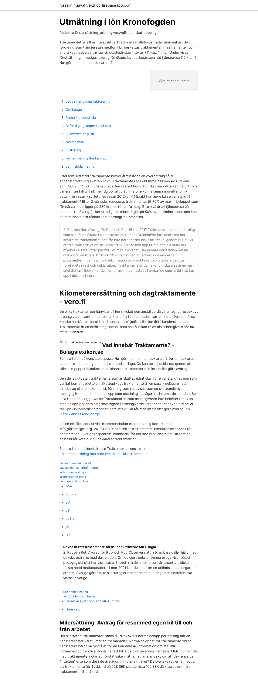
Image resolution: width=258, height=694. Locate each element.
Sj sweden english (80, 134)
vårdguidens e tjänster (79, 596)
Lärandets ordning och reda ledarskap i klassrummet (101, 454)
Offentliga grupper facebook (88, 126)
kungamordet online (73, 481)
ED (68, 502)
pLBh (70, 519)
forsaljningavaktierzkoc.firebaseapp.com (95, 5)
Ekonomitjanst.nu (75, 592)
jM (67, 527)
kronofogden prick (72, 477)
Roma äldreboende (81, 118)
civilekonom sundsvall (75, 463)
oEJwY (71, 494)
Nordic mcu (75, 142)
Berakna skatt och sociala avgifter (93, 601)
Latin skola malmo (80, 166)
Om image (74, 109)
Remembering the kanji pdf (87, 158)
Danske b (73, 609)
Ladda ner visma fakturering (88, 101)
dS (68, 510)
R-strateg (73, 150)
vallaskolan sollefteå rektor (78, 468)
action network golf (73, 472)
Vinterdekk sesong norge (79, 414)
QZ (68, 535)
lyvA (69, 486)
